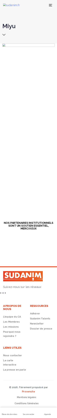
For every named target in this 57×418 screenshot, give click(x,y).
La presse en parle (14, 369)
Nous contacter (12, 355)
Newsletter (37, 323)
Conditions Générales (26, 403)
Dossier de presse (41, 328)
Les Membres (11, 321)
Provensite (28, 391)
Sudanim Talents (40, 318)
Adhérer (35, 313)
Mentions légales (26, 397)
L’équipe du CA (12, 316)
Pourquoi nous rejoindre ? (11, 333)
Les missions (11, 326)
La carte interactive (9, 362)
